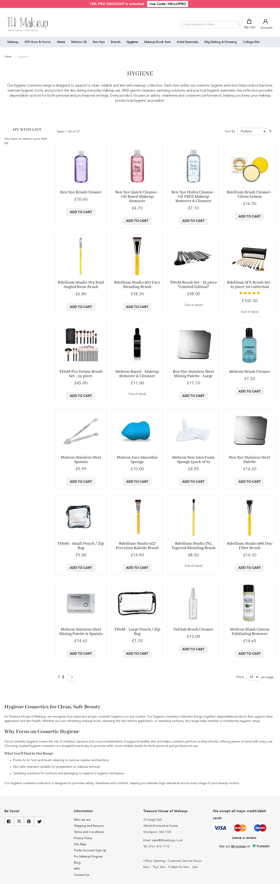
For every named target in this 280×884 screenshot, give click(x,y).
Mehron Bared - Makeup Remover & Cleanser (137, 374)
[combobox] (211, 24)
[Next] (71, 677)
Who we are (82, 819)
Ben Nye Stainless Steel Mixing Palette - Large (193, 374)
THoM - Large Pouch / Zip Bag (137, 631)
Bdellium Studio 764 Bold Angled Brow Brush (81, 285)
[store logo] (27, 24)
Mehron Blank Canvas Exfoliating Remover (249, 631)
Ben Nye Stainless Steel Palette (249, 460)
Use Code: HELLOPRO (167, 4)
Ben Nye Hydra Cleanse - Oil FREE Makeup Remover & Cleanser (193, 197)
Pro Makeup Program (88, 856)
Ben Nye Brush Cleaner (81, 192)
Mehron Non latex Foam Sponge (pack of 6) (193, 460)
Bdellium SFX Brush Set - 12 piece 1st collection (249, 285)
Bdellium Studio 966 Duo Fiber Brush (249, 546)
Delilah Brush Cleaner (193, 629)
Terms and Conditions (89, 832)
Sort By (230, 131)
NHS (77, 868)
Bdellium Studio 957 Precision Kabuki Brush (137, 546)
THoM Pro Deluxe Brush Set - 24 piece (81, 374)
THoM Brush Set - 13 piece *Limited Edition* (193, 285)
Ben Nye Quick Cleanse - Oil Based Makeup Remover (137, 197)
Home (8, 56)
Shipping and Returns (88, 825)
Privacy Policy (83, 838)
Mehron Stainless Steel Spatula (81, 460)
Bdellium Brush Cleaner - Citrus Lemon (250, 194)
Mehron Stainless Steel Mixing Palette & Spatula (81, 631)
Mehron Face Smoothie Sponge (137, 460)
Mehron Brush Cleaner (249, 371)
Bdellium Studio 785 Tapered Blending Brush (193, 546)
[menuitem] (12, 42)
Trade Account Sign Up (90, 850)
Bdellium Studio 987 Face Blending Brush (137, 285)
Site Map (80, 844)
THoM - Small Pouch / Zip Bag (81, 546)
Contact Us (81, 875)
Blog (77, 862)
